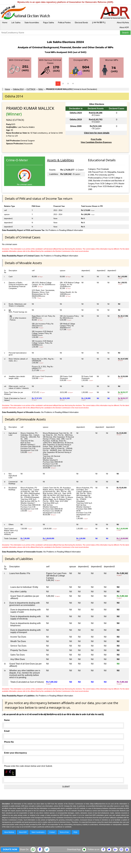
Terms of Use (64, 832)
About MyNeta (123, 22)
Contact (52, 832)
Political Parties (64, 22)
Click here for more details (96, 133)
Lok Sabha (15, 22)
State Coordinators (38, 832)
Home (4, 22)
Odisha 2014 (18, 89)
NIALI (40, 89)
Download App (74, 849)
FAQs (75, 832)
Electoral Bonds (81, 22)
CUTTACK (30, 89)
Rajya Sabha (48, 22)
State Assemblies (31, 22)
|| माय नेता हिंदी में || (98, 22)
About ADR (124, 27)
